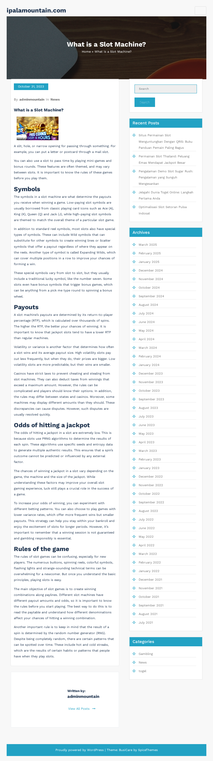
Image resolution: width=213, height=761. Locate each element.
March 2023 (148, 451)
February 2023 (150, 459)
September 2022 (151, 502)
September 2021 (151, 605)
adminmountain (31, 99)
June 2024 (147, 322)
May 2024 (146, 330)
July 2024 (146, 313)
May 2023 (146, 433)
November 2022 (151, 485)
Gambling (146, 654)
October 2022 (149, 494)
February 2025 (150, 253)
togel (142, 671)
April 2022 (146, 545)
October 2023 (149, 391)
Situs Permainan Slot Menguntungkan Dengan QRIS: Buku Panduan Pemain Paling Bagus (165, 142)
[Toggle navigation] (201, 10)
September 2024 (151, 296)
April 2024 (146, 339)
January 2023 (149, 468)
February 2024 (150, 356)
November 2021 (150, 588)
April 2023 (146, 442)
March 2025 (148, 245)
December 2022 (151, 476)
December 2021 (150, 579)
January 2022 (149, 571)
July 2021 (146, 622)
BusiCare (125, 750)
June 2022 (147, 528)
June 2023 (147, 425)
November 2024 (151, 279)
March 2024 (148, 348)
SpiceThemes (148, 750)
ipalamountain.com (36, 10)
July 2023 (146, 416)
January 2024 (149, 365)
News (55, 99)
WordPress (95, 750)
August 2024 (148, 305)
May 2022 (146, 537)
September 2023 (151, 399)
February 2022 (150, 562)
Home (86, 51)
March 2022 (148, 554)
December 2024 (151, 270)
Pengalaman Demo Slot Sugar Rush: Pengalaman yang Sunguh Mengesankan (166, 178)
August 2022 (148, 511)
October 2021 (149, 597)
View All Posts (79, 709)
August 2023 (148, 408)
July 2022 (146, 519)
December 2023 (151, 373)
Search (145, 102)
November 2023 (151, 382)
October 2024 (149, 287)
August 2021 (148, 614)
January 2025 (149, 262)
